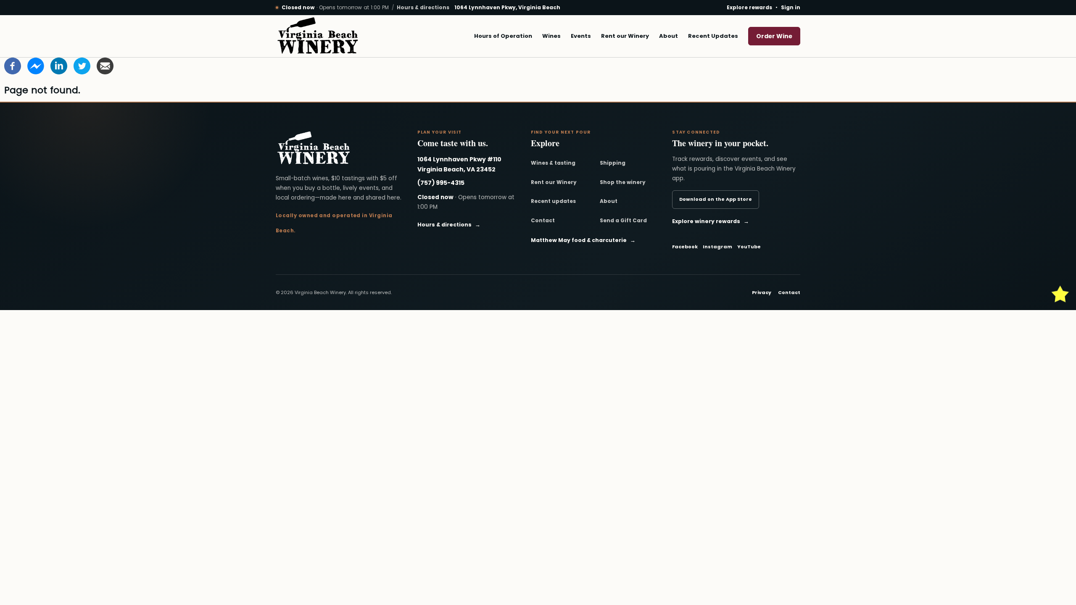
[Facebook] (12, 65)
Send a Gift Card (623, 220)
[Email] (105, 65)
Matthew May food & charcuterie (583, 240)
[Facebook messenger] (35, 65)
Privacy (761, 292)
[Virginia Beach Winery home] (318, 36)
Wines (551, 36)
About (668, 36)
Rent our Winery (625, 36)
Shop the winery (623, 182)
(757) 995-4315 (440, 183)
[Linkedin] (58, 65)
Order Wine (774, 36)
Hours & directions (423, 7)
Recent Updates (713, 36)
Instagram (717, 246)
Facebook (685, 246)
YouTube (749, 246)
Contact (543, 220)
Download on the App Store (715, 199)
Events (581, 36)
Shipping (612, 162)
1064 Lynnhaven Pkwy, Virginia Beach (507, 7)
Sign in (790, 7)
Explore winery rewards (710, 221)
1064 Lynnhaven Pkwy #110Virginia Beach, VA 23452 (459, 164)
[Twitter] (82, 65)
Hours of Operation (503, 36)
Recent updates (553, 201)
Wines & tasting (553, 162)
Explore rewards (749, 7)
